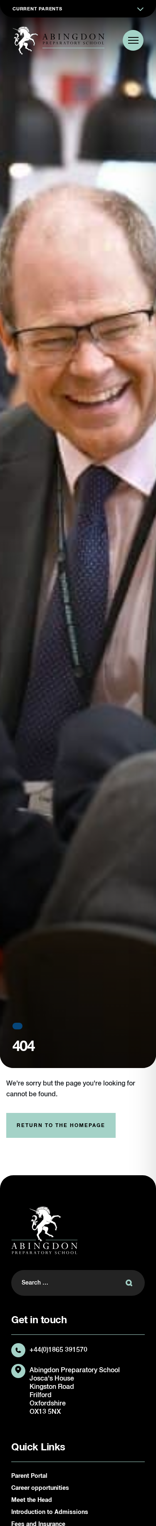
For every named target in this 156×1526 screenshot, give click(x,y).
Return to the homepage (61, 1125)
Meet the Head (31, 1500)
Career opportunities (40, 1488)
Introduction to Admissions (49, 1512)
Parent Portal (29, 1476)
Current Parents (37, 9)
